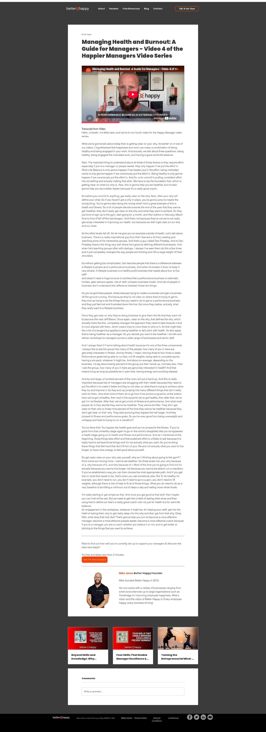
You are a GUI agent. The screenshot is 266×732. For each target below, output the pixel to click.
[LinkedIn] (203, 717)
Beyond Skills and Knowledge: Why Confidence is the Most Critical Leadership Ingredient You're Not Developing (87, 657)
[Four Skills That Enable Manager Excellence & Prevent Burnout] (133, 638)
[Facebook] (189, 717)
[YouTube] (210, 717)
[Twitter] (196, 717)
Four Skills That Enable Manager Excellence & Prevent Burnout (131, 657)
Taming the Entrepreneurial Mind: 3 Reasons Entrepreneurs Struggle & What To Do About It (177, 657)
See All (195, 622)
